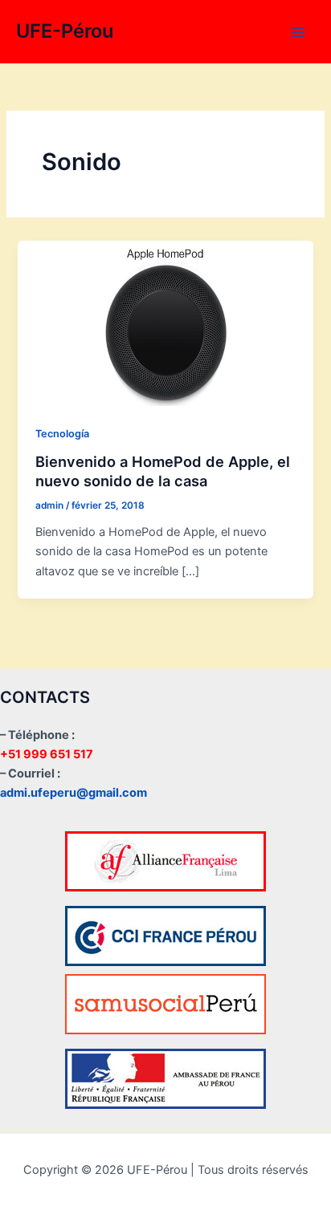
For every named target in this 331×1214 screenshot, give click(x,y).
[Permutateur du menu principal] (298, 32)
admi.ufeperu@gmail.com (73, 793)
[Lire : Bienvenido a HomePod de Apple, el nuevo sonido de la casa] (165, 322)
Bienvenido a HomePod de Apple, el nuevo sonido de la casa (162, 471)
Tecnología (62, 434)
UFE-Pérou (64, 31)
